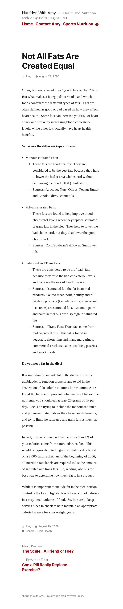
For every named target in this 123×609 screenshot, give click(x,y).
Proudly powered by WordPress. (65, 595)
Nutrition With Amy (39, 12)
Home (27, 23)
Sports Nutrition (78, 23)
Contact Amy (48, 23)
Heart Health (44, 531)
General (30, 531)
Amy (28, 76)
